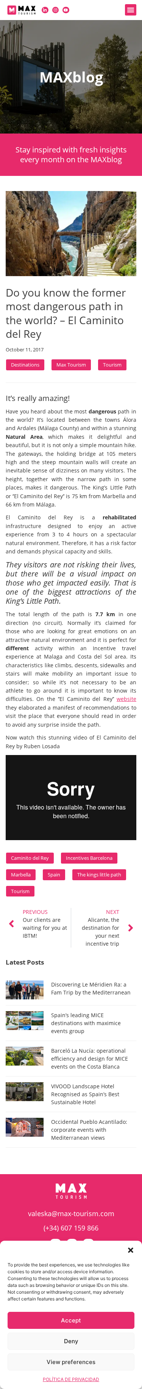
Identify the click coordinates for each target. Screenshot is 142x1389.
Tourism (112, 364)
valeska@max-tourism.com (71, 1213)
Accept (71, 1320)
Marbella (21, 874)
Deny (71, 1341)
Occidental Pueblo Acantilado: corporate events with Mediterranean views (89, 1129)
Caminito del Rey (30, 858)
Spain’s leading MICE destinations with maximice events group (86, 1023)
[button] (130, 1250)
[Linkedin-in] (45, 10)
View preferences (71, 1362)
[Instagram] (55, 10)
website (126, 698)
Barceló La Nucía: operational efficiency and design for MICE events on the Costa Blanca (89, 1058)
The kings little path (99, 874)
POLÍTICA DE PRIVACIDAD (71, 1379)
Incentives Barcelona (89, 858)
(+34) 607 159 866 (71, 1227)
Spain (54, 874)
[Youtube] (65, 10)
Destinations (25, 364)
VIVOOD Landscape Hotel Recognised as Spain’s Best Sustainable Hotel (85, 1094)
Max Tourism (71, 364)
